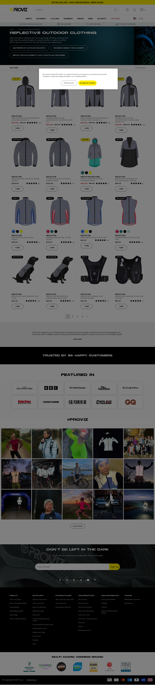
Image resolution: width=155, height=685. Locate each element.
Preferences (69, 83)
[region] (78, 79)
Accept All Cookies (87, 83)
